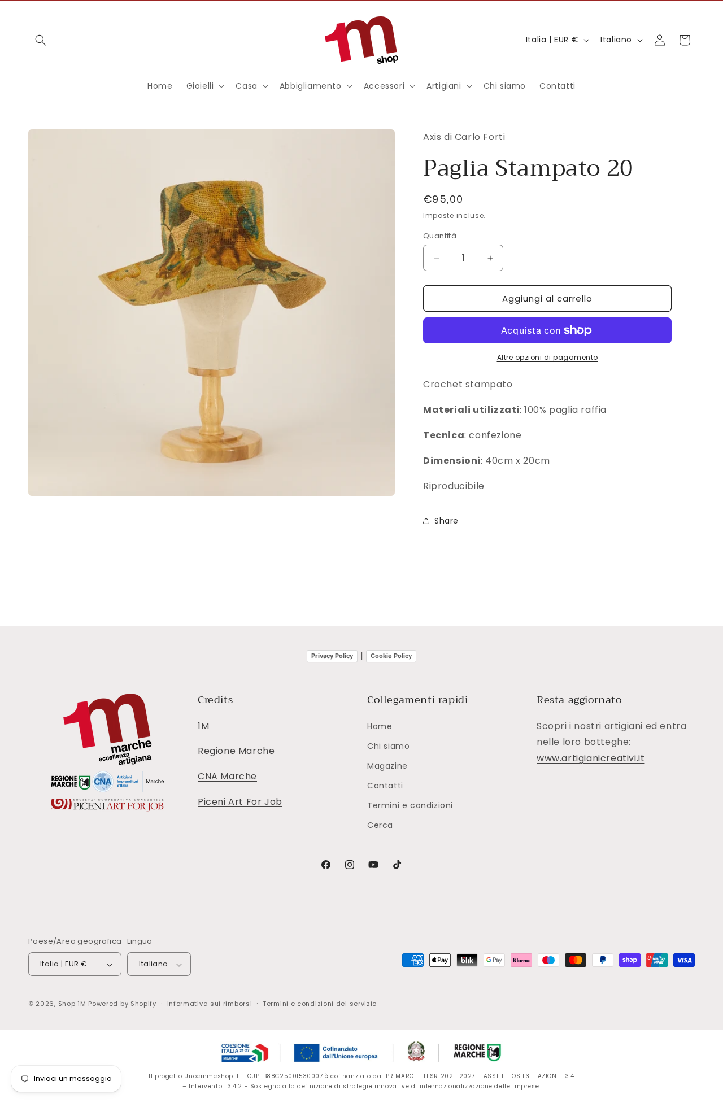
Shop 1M (72, 1004)
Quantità (439, 235)
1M (203, 726)
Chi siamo (388, 746)
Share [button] (446, 520)
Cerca (380, 825)
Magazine (387, 765)
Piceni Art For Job (240, 801)
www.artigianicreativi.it (590, 758)
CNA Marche (227, 776)
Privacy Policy (332, 656)
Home (379, 726)
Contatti (385, 785)
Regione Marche (236, 751)
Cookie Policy (391, 656)
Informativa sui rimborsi (209, 1003)
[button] (40, 40)
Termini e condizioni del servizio (320, 1003)
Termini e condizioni (410, 806)
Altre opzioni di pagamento (547, 357)
